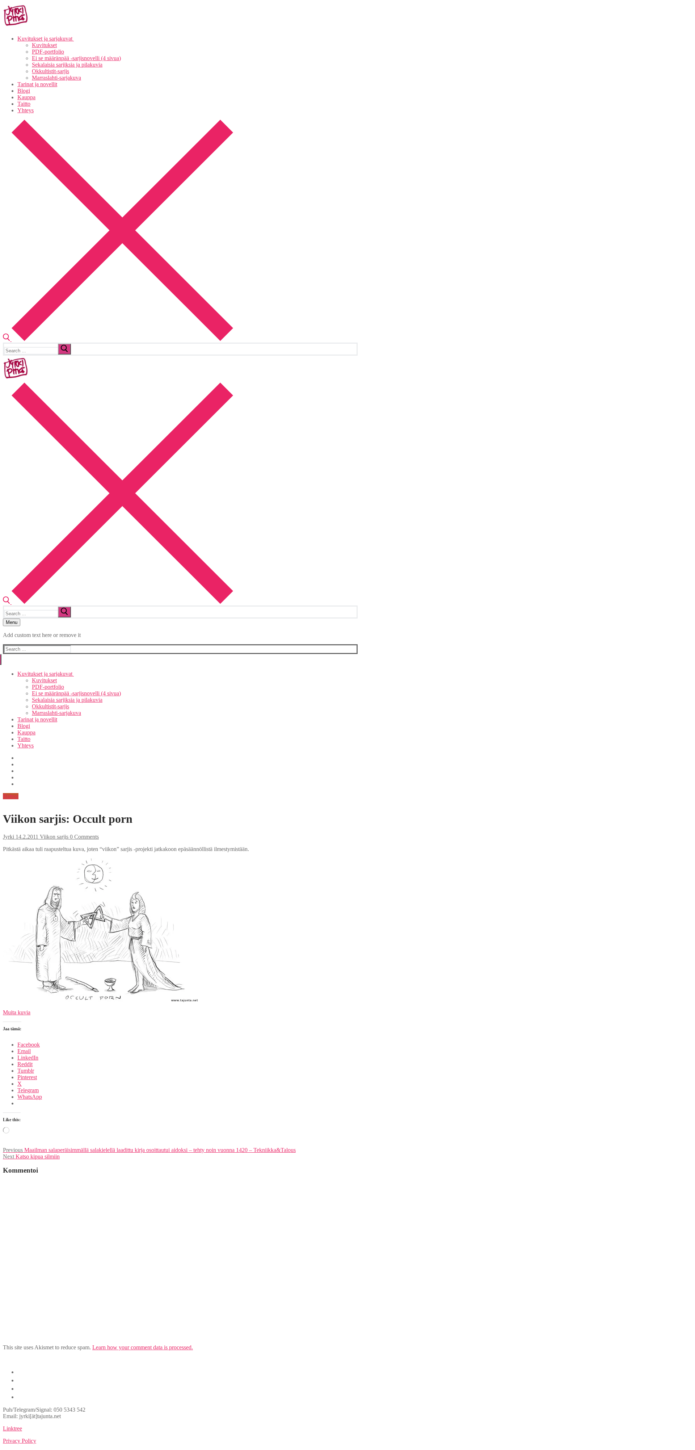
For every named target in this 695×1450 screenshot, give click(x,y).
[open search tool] (118, 339)
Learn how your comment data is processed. (142, 1347)
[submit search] (64, 349)
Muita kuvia (16, 1012)
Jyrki (8, 837)
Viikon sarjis (53, 837)
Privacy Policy (19, 1441)
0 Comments (83, 837)
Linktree (12, 1428)
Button (10, 796)
